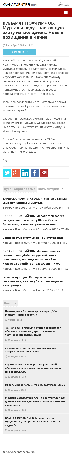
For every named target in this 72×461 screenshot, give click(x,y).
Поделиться (18, 51)
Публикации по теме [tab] (19, 189)
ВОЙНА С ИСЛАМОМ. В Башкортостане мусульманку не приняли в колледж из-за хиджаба (32, 424)
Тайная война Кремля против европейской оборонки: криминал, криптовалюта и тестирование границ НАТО (33, 333)
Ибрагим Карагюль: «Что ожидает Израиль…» (35, 387)
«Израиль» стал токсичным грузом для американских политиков (30, 352)
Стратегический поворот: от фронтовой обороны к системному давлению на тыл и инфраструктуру (33, 370)
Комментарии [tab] (50, 189)
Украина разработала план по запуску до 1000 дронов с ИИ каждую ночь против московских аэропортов (35, 403)
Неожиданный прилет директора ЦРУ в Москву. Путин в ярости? (31, 315)
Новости (10, 303)
